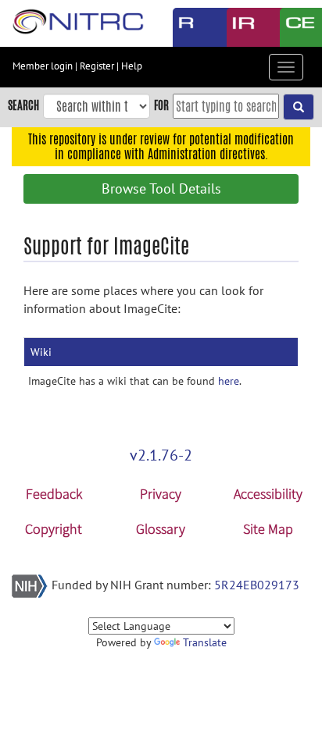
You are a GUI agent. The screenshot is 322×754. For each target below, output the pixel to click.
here (228, 381)
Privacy (160, 494)
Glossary (160, 529)
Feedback (54, 494)
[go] (298, 107)
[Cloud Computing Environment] (295, 27)
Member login (43, 66)
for (161, 105)
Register (97, 66)
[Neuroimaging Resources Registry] (188, 27)
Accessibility (268, 494)
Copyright (53, 529)
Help (131, 66)
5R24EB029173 (256, 584)
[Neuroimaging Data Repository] (242, 27)
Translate (205, 642)
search (23, 105)
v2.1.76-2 (161, 455)
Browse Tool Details (161, 188)
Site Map (268, 529)
